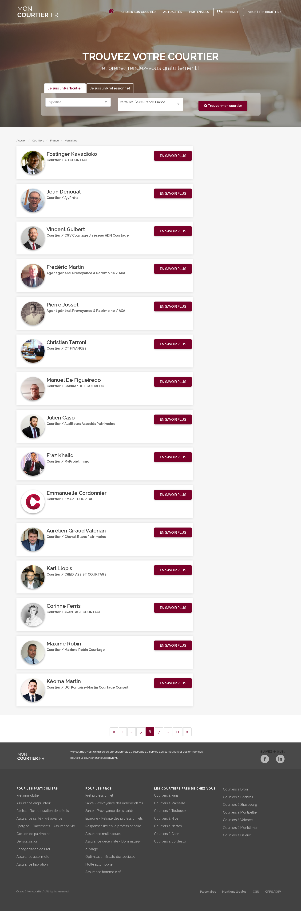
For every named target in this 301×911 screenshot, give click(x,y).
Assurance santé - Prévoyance (39, 818)
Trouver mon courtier (224, 106)
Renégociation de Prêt (33, 849)
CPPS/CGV (273, 891)
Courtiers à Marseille (169, 803)
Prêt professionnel (99, 795)
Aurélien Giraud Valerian (76, 531)
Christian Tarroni (66, 342)
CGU (256, 891)
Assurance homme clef (103, 872)
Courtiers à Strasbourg (240, 804)
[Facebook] (265, 760)
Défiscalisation (27, 841)
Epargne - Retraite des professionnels (114, 818)
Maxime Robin (64, 644)
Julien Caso (61, 418)
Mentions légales (234, 891)
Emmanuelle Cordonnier (77, 493)
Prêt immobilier (28, 795)
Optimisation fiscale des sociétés (110, 857)
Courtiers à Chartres (238, 797)
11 (177, 731)
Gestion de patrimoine (33, 834)
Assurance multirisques (103, 834)
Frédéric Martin (65, 267)
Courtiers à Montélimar (240, 828)
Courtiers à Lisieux (237, 835)
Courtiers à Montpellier (240, 812)
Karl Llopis (59, 568)
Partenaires (199, 12)
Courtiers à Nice (166, 818)
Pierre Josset (63, 305)
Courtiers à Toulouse (170, 811)
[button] (173, 156)
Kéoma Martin (64, 681)
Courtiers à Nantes (168, 826)
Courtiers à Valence (238, 820)
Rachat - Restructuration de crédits (42, 811)
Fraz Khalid (60, 455)
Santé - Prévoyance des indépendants (114, 803)
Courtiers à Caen (166, 834)
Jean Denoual (64, 192)
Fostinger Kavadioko (72, 154)
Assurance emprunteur (33, 803)
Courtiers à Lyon (235, 789)
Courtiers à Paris (166, 795)
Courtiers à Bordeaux (170, 841)
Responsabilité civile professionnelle (113, 826)
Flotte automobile (98, 864)
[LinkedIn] (280, 760)
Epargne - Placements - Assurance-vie (45, 826)
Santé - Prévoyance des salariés (109, 811)
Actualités (172, 12)
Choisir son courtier (138, 12)
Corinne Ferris (64, 606)
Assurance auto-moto (32, 857)
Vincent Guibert (66, 229)
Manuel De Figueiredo (74, 380)
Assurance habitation (32, 864)
